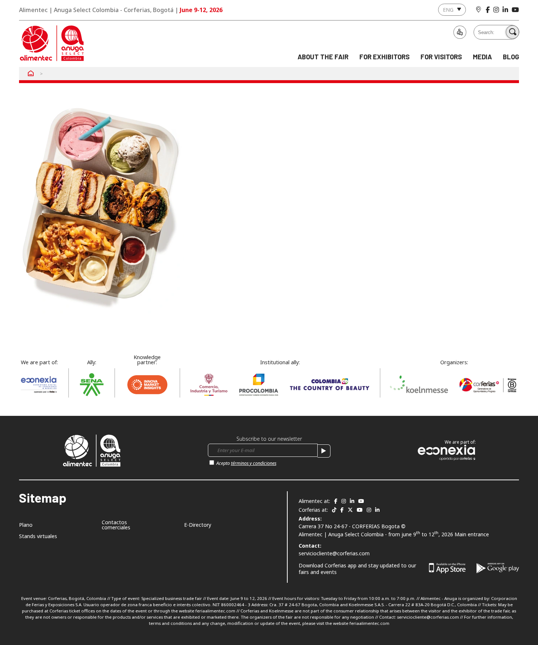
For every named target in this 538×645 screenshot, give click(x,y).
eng (448, 9)
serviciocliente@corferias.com (334, 553)
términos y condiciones (253, 463)
